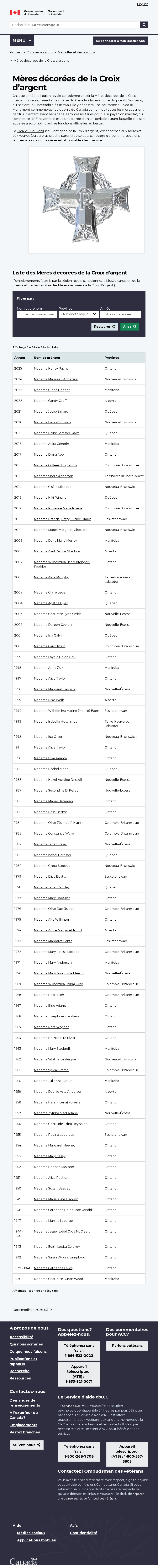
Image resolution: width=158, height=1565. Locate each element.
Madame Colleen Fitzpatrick (55, 465)
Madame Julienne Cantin (53, 1081)
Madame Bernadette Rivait (54, 1038)
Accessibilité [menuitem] (21, 1337)
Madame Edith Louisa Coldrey (57, 1246)
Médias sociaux (31, 1533)
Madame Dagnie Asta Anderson (58, 1091)
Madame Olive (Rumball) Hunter (59, 823)
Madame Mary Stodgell (52, 1048)
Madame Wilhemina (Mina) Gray (58, 984)
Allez (127, 326)
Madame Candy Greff (50, 401)
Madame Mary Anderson (53, 962)
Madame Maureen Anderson (56, 379)
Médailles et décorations (76, 52)
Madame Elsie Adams (50, 1005)
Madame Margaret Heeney (55, 1145)
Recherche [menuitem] (19, 1371)
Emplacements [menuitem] (23, 1425)
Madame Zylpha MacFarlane (56, 1113)
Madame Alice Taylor (50, 678)
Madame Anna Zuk (48, 668)
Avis (74, 1526)
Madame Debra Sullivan (52, 422)
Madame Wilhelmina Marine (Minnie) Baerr (67, 711)
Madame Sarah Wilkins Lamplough (60, 1257)
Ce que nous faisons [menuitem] (28, 1351)
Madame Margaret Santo (53, 941)
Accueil (15, 52)
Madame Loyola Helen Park (55, 657)
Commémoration (40, 52)
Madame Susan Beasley (52, 1188)
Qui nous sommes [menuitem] (26, 1344)
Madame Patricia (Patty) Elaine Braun (62, 519)
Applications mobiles (36, 1540)
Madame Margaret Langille (55, 689)
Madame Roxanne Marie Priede (58, 508)
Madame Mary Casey (50, 1156)
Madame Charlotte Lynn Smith (57, 614)
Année (105, 308)
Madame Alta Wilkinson (52, 919)
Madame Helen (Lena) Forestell (58, 1102)
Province (65, 308)
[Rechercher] (144, 24)
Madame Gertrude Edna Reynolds (60, 1124)
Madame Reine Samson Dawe (57, 433)
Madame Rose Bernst (50, 812)
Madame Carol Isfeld (50, 646)
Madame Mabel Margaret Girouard (61, 530)
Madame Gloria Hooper (52, 390)
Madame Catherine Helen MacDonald (63, 1210)
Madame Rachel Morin (51, 769)
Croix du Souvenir (30, 131)
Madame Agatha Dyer (51, 603)
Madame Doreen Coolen (53, 625)
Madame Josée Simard (51, 411)
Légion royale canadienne (60, 96)
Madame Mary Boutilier (52, 898)
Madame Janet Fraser (50, 844)
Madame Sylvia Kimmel (51, 1070)
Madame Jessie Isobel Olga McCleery (62, 1231)
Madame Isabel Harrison (52, 855)
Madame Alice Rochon (51, 1178)
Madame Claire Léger (50, 592)
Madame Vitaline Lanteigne (55, 1059)
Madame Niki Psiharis (50, 497)
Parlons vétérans (127, 1346)
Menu (23, 40)
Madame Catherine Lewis (53, 1268)
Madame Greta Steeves (52, 866)
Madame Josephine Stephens (56, 1016)
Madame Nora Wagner (51, 1027)
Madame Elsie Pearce (50, 758)
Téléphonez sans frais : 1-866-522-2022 (79, 1351)
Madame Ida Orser (48, 737)
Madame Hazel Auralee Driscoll (58, 780)
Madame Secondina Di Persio (56, 790)
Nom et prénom (29, 308)
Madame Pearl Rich (49, 995)
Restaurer (102, 326)
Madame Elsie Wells (49, 700)
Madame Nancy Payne (51, 368)
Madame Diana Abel (49, 454)
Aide (17, 1526)
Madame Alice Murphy (51, 577)
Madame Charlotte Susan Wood (58, 1279)
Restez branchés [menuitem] (25, 1432)
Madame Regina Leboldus (54, 1134)
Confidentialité (83, 1533)
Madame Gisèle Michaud (53, 487)
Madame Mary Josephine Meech (59, 973)
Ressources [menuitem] (20, 1378)
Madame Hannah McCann (54, 1167)
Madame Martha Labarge (53, 1221)
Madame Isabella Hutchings (55, 721)
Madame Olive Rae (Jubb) (54, 909)
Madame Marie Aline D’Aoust (56, 1199)
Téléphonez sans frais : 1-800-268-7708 (79, 1451)
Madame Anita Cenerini (52, 444)
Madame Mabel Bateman (53, 801)
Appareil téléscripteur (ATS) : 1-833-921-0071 (79, 1374)
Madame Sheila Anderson (53, 476)
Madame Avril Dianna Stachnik (57, 551)
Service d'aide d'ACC (75, 1406)
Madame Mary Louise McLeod (57, 952)
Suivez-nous (28, 1446)
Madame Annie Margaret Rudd (58, 930)
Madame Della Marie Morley (55, 540)
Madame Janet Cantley (52, 887)
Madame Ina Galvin (48, 635)
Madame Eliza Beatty (50, 876)
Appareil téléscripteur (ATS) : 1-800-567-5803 (127, 1454)
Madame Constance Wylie (54, 833)
